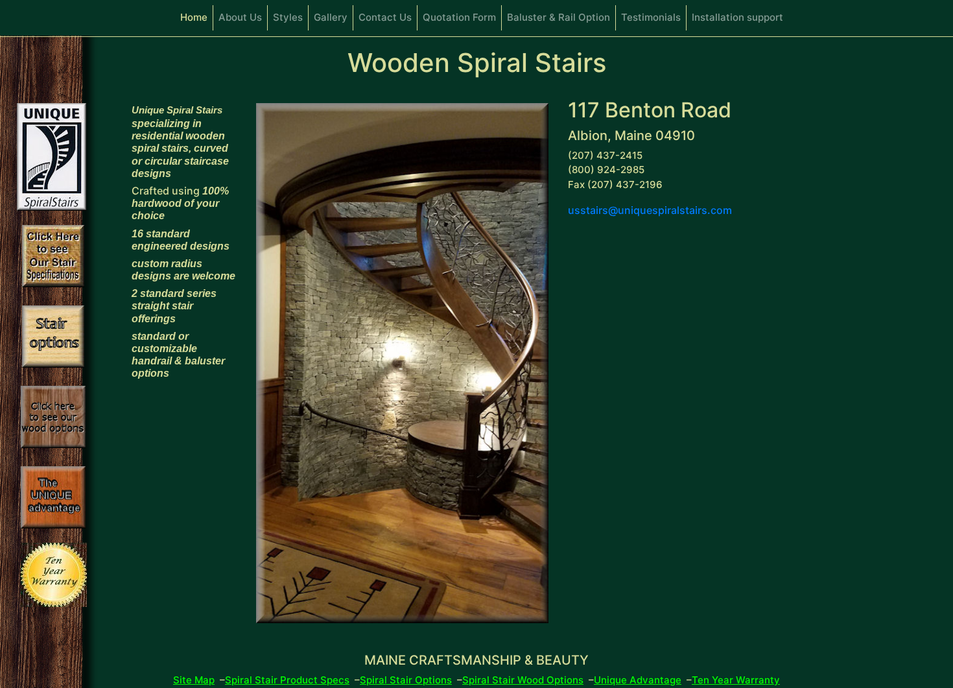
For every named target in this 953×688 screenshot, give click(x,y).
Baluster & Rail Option (558, 17)
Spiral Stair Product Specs (287, 680)
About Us (240, 17)
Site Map (194, 680)
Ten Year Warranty (736, 680)
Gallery (330, 17)
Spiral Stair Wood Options (522, 680)
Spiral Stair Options (406, 680)
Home (196, 17)
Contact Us (385, 17)
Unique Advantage (637, 680)
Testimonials (651, 17)
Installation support (737, 17)
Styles (288, 17)
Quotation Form (459, 17)
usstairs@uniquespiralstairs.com (650, 210)
